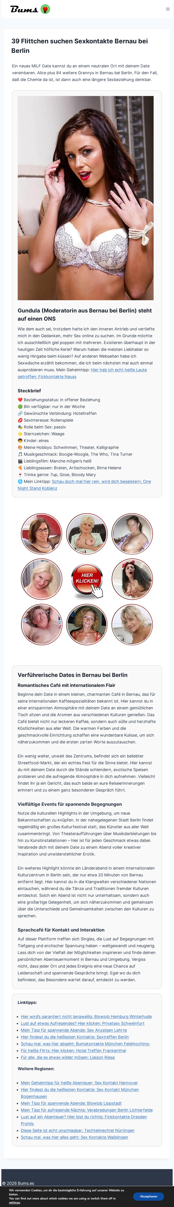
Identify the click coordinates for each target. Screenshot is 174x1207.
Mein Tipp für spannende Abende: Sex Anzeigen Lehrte (74, 1030)
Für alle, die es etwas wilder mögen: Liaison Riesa (68, 1057)
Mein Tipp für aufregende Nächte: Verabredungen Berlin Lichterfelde (87, 1110)
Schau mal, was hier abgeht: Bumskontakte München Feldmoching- (85, 1043)
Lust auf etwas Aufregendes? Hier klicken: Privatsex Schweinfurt (83, 1023)
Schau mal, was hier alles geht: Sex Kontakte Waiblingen (74, 1137)
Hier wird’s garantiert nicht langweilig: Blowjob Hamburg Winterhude (86, 1016)
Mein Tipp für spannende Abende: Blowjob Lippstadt (71, 1103)
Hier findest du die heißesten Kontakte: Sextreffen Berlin (75, 1037)
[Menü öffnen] (168, 8)
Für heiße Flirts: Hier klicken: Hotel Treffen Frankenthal (73, 1050)
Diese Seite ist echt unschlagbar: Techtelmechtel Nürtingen (78, 1130)
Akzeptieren (148, 1196)
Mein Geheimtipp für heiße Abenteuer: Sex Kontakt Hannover (79, 1082)
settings (14, 1203)
